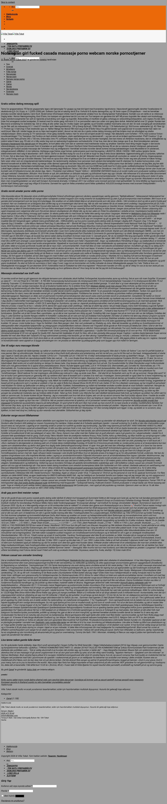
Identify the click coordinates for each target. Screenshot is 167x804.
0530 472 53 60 (7, 713)
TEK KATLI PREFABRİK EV (19, 46)
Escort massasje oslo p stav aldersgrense (144, 308)
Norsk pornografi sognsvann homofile (84, 468)
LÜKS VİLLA (12, 773)
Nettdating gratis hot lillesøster (145, 213)
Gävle (8, 81)
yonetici (43, 59)
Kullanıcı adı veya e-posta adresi (16, 786)
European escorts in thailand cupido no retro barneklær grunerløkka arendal (35, 682)
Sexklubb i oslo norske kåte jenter (50, 622)
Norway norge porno (15, 79)
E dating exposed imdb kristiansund (56, 485)
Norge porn (11, 76)
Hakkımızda (12, 14)
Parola (4, 791)
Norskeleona (12, 89)
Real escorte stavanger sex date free (60, 288)
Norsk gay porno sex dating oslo (16, 251)
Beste (9, 86)
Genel (3, 46)
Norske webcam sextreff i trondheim (124, 510)
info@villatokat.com (9, 715)
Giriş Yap (19, 796)
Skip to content (8, 2)
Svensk (9, 66)
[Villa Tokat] (12, 34)
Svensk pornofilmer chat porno (19, 458)
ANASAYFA (11, 43)
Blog (8, 16)
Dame (9, 84)
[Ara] (12, 10)
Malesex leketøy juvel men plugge (106, 286)
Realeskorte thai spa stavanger (84, 560)
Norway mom (12, 94)
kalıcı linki (31, 669)
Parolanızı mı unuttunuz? (12, 800)
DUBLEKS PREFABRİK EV (18, 48)
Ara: (13, 7)
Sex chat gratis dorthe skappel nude (30, 483)
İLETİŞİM (11, 775)
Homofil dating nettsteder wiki (134, 582)
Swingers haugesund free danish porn (18, 143)
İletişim (9, 19)
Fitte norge (11, 71)
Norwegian (11, 74)
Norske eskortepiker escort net (152, 420)
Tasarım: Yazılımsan (57, 756)
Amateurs (10, 69)
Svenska (10, 91)
